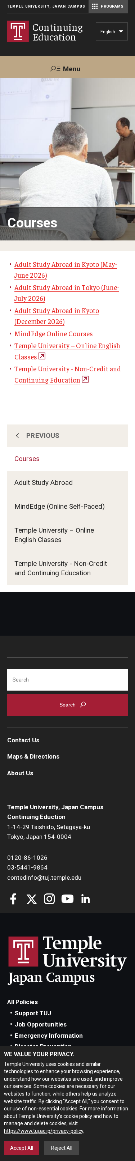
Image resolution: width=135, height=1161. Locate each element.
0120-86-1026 (27, 857)
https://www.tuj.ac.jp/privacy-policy (43, 1131)
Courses (27, 458)
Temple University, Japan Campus (46, 6)
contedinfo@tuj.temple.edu (44, 877)
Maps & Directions (33, 756)
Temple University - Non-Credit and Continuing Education (60, 568)
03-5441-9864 (27, 867)
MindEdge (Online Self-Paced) (59, 506)
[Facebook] (13, 899)
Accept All (21, 1148)
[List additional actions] (121, 33)
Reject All (61, 1148)
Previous (43, 435)
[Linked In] (85, 899)
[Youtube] (67, 899)
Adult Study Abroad (43, 482)
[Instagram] (49, 899)
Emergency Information (49, 1035)
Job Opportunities (41, 1024)
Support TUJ (33, 1013)
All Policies (22, 1002)
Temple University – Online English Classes (54, 535)
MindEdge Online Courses (53, 333)
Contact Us (23, 740)
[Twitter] (31, 899)
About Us (20, 773)
